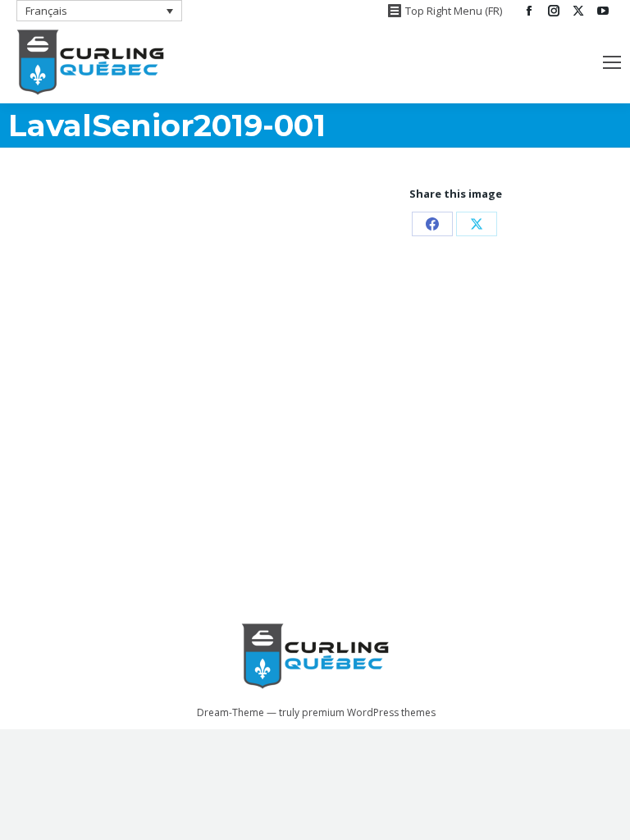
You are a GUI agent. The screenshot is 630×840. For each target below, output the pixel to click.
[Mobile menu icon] (612, 62)
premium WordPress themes (369, 712)
